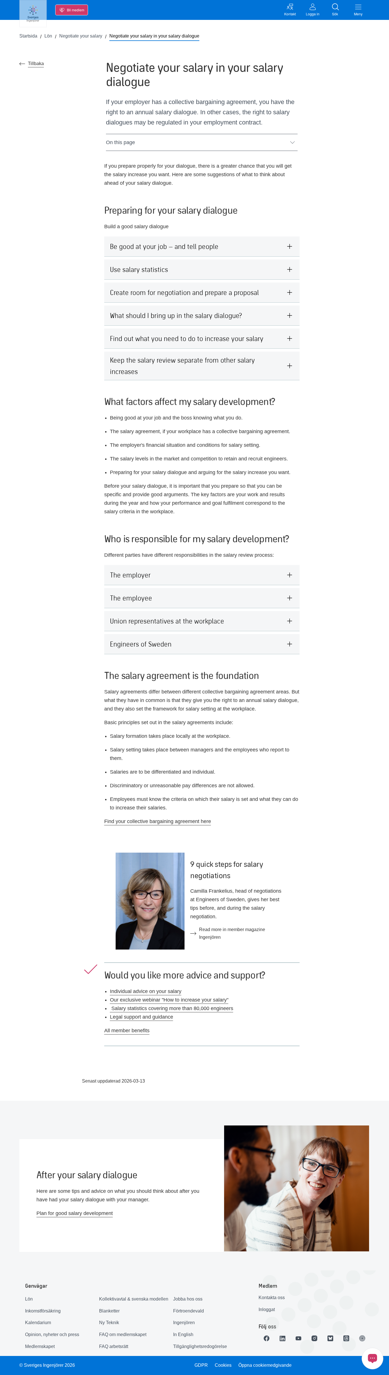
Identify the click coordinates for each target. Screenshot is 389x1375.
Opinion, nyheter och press (52, 1334)
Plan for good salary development (74, 1213)
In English (183, 1334)
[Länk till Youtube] (298, 1338)
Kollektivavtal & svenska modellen (133, 1299)
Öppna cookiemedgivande (265, 1365)
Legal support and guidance (141, 1017)
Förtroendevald (188, 1310)
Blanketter (109, 1310)
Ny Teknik (109, 1322)
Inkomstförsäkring (43, 1310)
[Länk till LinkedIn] (282, 1338)
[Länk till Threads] (346, 1338)
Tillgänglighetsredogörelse (200, 1346)
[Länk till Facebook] (266, 1338)
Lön (29, 1299)
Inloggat (267, 1309)
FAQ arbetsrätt (113, 1346)
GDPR (201, 1365)
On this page (120, 142)
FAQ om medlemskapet (122, 1334)
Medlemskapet (40, 1346)
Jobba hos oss (187, 1299)
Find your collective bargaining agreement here (157, 821)
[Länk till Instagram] (314, 1338)
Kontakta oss (272, 1297)
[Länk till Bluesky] (330, 1338)
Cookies (223, 1365)
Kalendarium (38, 1322)
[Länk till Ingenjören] (362, 1338)
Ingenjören (184, 1322)
